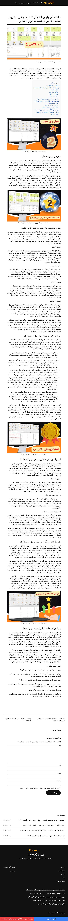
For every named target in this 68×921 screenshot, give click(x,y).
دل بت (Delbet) (35, 854)
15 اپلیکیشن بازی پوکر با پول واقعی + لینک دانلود (51, 904)
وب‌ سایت (58, 780)
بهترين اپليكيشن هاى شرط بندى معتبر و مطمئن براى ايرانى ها (43, 825)
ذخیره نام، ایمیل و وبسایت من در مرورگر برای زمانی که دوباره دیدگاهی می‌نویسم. (39, 788)
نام (60, 765)
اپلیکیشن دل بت (19, 635)
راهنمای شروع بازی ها (41, 62)
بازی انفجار (50, 160)
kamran (50, 62)
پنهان (52, 83)
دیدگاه (59, 745)
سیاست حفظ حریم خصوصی (56, 913)
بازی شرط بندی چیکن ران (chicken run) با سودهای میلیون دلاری (42, 830)
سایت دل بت (35, 251)
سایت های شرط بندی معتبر (19, 68)
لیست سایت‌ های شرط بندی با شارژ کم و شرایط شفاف (46, 836)
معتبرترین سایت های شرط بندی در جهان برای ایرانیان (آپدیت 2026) (41, 820)
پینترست (12, 871)
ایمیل (59, 773)
